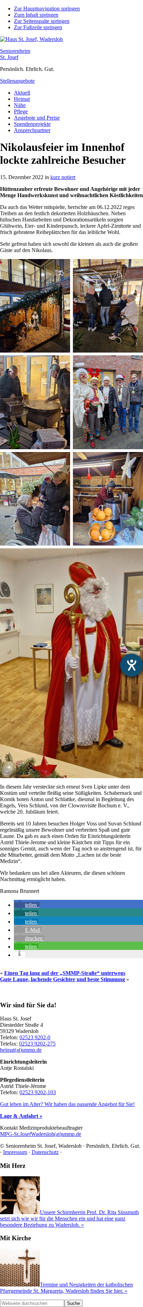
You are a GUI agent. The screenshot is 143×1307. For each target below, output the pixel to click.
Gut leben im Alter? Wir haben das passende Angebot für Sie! (67, 1104)
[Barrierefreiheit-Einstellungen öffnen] (131, 665)
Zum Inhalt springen (36, 15)
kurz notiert (62, 177)
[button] (27, 905)
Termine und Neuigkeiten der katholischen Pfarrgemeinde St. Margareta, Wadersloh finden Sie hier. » (66, 1288)
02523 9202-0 (34, 1037)
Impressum (15, 1152)
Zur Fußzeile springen (38, 27)
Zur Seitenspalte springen (41, 21)
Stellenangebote (17, 81)
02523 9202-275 (37, 1044)
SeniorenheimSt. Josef (15, 54)
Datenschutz (45, 1152)
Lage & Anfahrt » (21, 1116)
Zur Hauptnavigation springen (47, 8)
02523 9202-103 (37, 1092)
